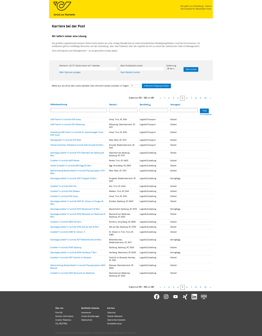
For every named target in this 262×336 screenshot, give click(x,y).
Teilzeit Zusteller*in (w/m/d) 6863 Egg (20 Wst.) (70, 166)
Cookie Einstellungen (90, 316)
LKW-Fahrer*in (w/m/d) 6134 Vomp (65, 120)
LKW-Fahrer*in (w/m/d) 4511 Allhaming (67, 125)
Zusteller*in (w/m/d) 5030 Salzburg (65, 248)
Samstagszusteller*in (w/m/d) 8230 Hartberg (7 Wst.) (73, 253)
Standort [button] (113, 105)
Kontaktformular (114, 324)
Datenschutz (86, 320)
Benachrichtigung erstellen (157, 86)
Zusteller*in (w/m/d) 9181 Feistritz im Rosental (70, 258)
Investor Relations (63, 320)
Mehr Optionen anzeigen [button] (70, 72)
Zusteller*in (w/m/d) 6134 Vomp (64, 196)
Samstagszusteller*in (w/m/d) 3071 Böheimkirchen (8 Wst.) (76, 240)
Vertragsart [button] (175, 105)
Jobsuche (111, 313)
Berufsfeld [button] (144, 105)
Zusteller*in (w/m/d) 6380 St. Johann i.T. (68, 232)
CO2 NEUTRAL (61, 324)
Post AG (58, 313)
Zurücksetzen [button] (206, 114)
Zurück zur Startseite (64, 15)
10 (205, 98)
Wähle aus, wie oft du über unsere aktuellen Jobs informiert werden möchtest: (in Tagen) (90, 86)
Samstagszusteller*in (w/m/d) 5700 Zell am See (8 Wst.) (74, 227)
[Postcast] (203, 296)
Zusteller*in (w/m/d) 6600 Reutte (64, 161)
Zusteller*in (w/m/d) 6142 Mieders (65, 191)
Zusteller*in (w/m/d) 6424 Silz (63, 186)
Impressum (86, 313)
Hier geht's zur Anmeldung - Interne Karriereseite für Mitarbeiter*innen (195, 7)
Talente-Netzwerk (114, 316)
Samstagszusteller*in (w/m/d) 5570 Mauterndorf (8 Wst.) (75, 209)
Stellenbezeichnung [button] (58, 105)
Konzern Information (64, 316)
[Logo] (62, 6)
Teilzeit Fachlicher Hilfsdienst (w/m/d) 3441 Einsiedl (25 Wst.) (76, 145)
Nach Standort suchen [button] (130, 72)
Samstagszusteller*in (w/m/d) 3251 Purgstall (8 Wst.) (73, 179)
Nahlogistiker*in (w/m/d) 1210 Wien (65, 140)
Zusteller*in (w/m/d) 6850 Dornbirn (65, 222)
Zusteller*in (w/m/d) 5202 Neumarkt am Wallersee (72, 273)
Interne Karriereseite (116, 320)
